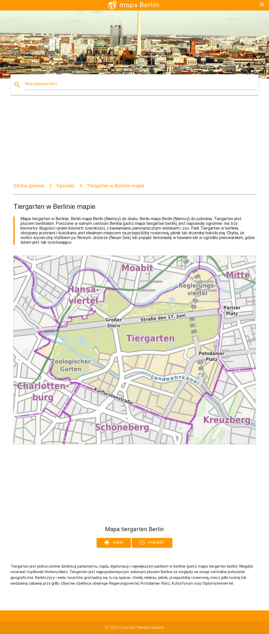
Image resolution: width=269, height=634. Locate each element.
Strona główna (28, 185)
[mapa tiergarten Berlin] (134, 443)
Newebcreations (150, 627)
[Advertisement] (134, 140)
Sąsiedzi (65, 185)
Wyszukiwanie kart (41, 84)
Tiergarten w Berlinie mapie (115, 185)
